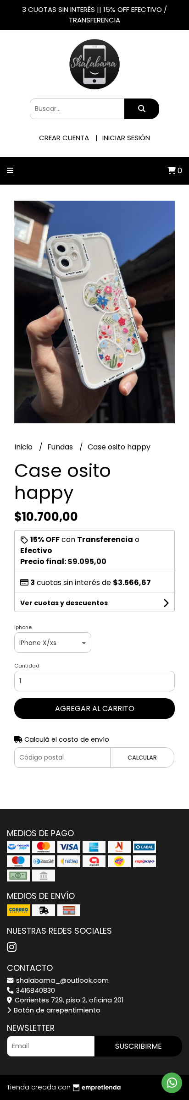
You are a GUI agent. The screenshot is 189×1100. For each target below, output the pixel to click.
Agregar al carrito (94, 708)
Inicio (24, 447)
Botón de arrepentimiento (56, 1010)
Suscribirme (138, 1046)
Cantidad (26, 665)
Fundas (61, 447)
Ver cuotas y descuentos (64, 602)
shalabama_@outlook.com (61, 980)
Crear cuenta (64, 137)
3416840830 (34, 990)
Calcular (142, 757)
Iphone (23, 627)
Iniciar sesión (126, 137)
